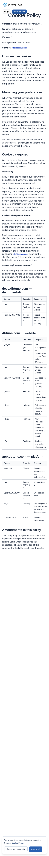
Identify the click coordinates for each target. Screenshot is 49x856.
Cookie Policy (18, 843)
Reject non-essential (16, 849)
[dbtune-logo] (12, 5)
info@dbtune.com (19, 48)
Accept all (35, 849)
